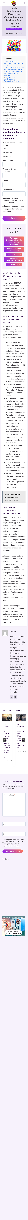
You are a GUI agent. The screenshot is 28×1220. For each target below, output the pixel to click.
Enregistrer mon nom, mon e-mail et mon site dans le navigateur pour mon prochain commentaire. (14, 843)
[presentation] (7, 717)
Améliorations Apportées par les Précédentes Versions (13, 73)
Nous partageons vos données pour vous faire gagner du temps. (12, 200)
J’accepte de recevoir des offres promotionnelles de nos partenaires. (13, 209)
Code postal (8, 189)
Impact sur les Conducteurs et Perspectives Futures (11, 79)
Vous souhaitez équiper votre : (12, 144)
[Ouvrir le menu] (4, 3)
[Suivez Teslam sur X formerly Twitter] (11, 697)
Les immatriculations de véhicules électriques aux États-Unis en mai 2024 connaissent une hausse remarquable (7, 740)
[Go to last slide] (4, 740)
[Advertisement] (13, 884)
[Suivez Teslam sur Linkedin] (15, 697)
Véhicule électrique (14, 29)
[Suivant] (23, 740)
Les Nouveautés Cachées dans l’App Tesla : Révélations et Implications (20, 736)
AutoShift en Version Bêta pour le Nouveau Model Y (14, 68)
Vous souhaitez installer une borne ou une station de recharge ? (14, 63)
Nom (5, 824)
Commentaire (9, 795)
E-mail (5, 180)
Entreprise (8, 156)
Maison (6, 149)
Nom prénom (8, 160)
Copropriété (8, 152)
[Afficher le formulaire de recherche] (24, 3)
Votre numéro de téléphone (9, 170)
